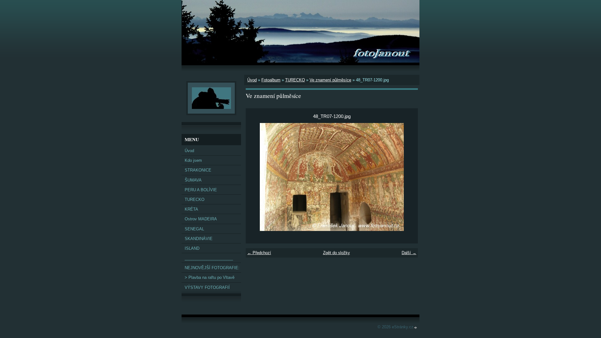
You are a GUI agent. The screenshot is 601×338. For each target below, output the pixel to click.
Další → (409, 252)
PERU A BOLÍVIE (201, 189)
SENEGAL (194, 229)
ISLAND (192, 248)
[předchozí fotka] (256, 177)
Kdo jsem (193, 160)
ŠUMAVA (193, 180)
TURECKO (295, 80)
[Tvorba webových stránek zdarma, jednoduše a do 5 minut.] (416, 327)
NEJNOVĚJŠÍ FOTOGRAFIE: (212, 267)
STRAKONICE (198, 170)
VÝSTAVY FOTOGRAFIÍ (207, 287)
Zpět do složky (336, 252)
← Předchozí (259, 252)
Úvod (252, 80)
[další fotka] (408, 177)
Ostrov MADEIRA (201, 219)
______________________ (209, 258)
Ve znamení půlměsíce (330, 80)
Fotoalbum (270, 80)
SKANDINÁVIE (199, 238)
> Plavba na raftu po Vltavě (209, 277)
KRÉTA (191, 209)
